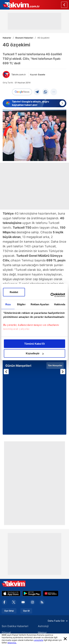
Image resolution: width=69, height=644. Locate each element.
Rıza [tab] (8, 304)
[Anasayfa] (64, 5)
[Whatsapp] (45, 92)
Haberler (7, 37)
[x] (13, 602)
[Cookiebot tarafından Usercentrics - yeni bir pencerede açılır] (50, 295)
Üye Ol (26, 611)
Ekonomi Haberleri (24, 37)
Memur (42, 632)
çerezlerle (38, 640)
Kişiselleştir (33, 353)
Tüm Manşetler (55, 365)
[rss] (42, 602)
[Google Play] (31, 593)
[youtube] (23, 602)
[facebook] (4, 602)
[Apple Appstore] (11, 593)
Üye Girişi (9, 611)
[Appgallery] (50, 593)
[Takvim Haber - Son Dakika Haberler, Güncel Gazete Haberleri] (20, 5)
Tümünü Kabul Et (34, 343)
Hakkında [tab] (59, 304)
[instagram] (32, 602)
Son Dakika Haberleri (15, 626)
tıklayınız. (12, 642)
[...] (53, 92)
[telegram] (37, 92)
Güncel (6, 632)
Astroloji (43, 626)
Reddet (14, 292)
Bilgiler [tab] (21, 304)
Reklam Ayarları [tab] (40, 304)
